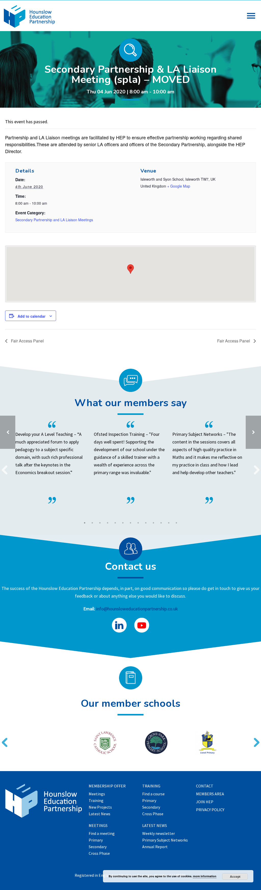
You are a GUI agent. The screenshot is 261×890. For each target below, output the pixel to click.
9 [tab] (145, 522)
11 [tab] (161, 522)
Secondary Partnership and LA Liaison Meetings (54, 219)
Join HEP (204, 802)
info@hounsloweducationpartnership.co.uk (137, 609)
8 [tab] (138, 522)
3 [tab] (99, 522)
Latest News (99, 814)
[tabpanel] (130, 462)
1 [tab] (84, 522)
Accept (235, 876)
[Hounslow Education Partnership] (29, 26)
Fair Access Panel (27, 341)
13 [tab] (176, 522)
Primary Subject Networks (165, 840)
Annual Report (155, 847)
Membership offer (107, 786)
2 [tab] (92, 522)
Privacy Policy (210, 810)
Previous (2, 466)
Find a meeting (102, 833)
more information (204, 876)
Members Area (210, 794)
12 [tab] (168, 522)
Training (96, 800)
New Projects (100, 807)
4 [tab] (107, 522)
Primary (96, 840)
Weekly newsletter (158, 833)
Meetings (97, 794)
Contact (204, 786)
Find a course (153, 794)
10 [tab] (153, 522)
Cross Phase (99, 853)
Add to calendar (31, 316)
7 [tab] (130, 522)
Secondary (98, 847)
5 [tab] (115, 522)
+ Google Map (178, 186)
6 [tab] (122, 522)
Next (254, 466)
